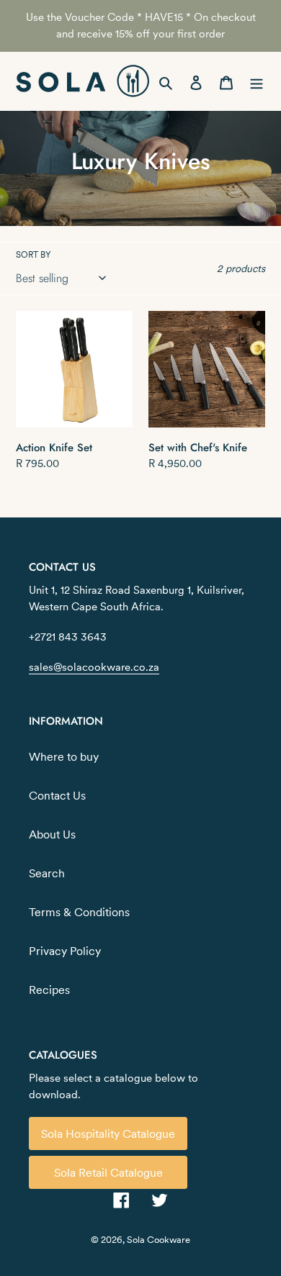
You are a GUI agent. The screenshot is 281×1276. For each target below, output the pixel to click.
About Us (52, 834)
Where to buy (64, 756)
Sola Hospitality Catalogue (108, 1133)
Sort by (33, 254)
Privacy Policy (65, 951)
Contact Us (57, 795)
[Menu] (256, 81)
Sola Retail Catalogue (108, 1172)
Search (47, 873)
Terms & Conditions (79, 912)
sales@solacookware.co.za (94, 667)
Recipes (49, 989)
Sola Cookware (158, 1240)
